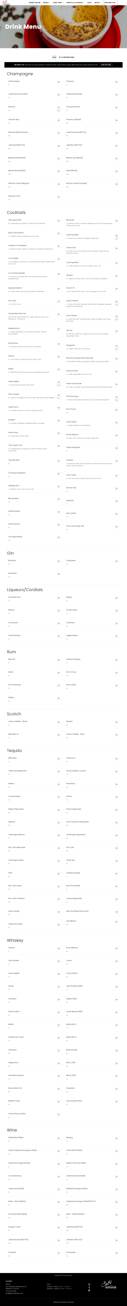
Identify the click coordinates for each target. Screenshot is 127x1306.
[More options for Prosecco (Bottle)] (116, 120)
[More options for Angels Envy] (59, 1063)
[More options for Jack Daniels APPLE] (116, 1102)
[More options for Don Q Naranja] (59, 686)
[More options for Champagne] (59, 82)
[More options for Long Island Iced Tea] (59, 314)
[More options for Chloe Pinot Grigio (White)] (59, 1164)
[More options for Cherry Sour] (116, 248)
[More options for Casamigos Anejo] (59, 861)
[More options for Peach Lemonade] (116, 384)
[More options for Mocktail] (116, 501)
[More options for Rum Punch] (116, 410)
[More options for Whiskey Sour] (59, 486)
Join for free (106, 65)
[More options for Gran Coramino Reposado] (116, 823)
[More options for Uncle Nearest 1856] (116, 1012)
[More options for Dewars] (116, 722)
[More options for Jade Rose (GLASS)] (116, 95)
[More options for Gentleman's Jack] (59, 1038)
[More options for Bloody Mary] (59, 499)
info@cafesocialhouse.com (14, 1293)
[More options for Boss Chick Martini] (59, 234)
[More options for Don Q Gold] (116, 686)
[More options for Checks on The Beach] (59, 246)
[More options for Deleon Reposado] (59, 810)
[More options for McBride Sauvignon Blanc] (116, 1189)
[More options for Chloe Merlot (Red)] (116, 1151)
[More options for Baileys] (116, 598)
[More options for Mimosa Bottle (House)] (59, 133)
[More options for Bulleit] (59, 1025)
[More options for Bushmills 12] (116, 1038)
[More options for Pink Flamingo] (116, 397)
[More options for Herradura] (116, 784)
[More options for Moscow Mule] (116, 372)
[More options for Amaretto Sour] (59, 598)
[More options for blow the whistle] (116, 886)
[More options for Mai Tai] (116, 331)
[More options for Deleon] (59, 784)
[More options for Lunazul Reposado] (116, 899)
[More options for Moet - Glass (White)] (59, 1202)
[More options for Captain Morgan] (116, 660)
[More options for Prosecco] (116, 82)
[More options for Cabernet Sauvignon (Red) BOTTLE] (116, 1202)
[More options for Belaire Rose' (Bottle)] (59, 171)
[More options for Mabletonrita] (59, 329)
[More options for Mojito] (59, 370)
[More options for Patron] (116, 797)
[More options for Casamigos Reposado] (116, 835)
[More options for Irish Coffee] (116, 514)
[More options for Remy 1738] (116, 1063)
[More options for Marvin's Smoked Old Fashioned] (116, 359)
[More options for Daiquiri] (116, 276)
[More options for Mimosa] (59, 108)
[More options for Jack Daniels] (59, 961)
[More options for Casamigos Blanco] (59, 835)
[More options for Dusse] (59, 987)
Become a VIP (110, 2)
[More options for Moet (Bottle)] (116, 171)
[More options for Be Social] (116, 221)
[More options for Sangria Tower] (59, 1228)
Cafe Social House (109, 1284)
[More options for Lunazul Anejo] (59, 797)
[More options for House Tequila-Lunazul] (116, 772)
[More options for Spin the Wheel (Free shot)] (116, 912)
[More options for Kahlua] (59, 611)
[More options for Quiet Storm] (59, 408)
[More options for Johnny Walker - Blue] (116, 735)
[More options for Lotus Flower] (116, 316)
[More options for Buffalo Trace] (59, 1102)
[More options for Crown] (116, 961)
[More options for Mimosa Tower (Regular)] (59, 184)
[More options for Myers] (59, 673)
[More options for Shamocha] (59, 433)
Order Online (35, 2)
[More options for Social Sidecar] (116, 435)
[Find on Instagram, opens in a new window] (89, 1284)
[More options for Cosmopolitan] (116, 263)
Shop (89, 2)
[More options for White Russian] (59, 512)
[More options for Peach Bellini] (59, 382)
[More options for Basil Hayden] (116, 1051)
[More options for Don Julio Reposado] (59, 848)
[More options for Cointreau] (116, 623)
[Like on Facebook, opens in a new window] (89, 1287)
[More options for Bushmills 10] (116, 1025)
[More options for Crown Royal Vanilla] (59, 1114)
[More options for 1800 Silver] (59, 759)
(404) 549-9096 (11, 1291)
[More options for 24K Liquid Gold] (59, 221)
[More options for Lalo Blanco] (116, 922)
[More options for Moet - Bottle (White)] (116, 1215)
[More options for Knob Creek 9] (59, 1012)
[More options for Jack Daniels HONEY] (116, 987)
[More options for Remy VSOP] (116, 1076)
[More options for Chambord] (59, 623)
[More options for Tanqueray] (116, 561)
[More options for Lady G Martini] (116, 302)
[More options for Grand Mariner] (59, 636)
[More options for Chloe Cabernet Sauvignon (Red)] (59, 1151)
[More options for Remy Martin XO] (59, 1089)
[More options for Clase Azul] (116, 861)
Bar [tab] (54, 57)
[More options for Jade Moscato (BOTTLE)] (116, 133)
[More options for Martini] (59, 357)
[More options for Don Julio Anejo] (59, 886)
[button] (47, 2)
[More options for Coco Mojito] (59, 259)
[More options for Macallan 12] (59, 735)
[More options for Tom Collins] (116, 476)
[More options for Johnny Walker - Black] (59, 722)
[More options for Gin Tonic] (59, 302)
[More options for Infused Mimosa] (116, 108)
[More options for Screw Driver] (116, 423)
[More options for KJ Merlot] (59, 1253)
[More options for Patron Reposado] (116, 810)
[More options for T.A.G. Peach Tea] (59, 446)
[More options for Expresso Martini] (59, 289)
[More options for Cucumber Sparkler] (59, 274)
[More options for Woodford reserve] (59, 1076)
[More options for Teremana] (116, 759)
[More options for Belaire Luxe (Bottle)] (116, 159)
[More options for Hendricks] (59, 574)
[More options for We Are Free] (116, 489)
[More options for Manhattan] (59, 344)
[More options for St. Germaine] (116, 611)
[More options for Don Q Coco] (116, 673)
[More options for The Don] (116, 461)
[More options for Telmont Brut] (59, 120)
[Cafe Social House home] (9, 2)
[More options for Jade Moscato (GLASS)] (59, 95)
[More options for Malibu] (59, 698)
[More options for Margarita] (116, 346)
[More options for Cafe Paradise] (116, 236)
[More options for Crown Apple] (59, 974)
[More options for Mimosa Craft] (59, 197)
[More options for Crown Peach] (116, 974)
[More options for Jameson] (59, 1000)
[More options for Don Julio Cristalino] (59, 899)
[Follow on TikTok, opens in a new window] (89, 1290)
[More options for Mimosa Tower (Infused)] (116, 184)
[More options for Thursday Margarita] (59, 474)
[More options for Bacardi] (59, 660)
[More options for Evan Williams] (116, 949)
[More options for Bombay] (59, 561)
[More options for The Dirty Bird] (59, 461)
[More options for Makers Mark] (116, 1000)
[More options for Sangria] (59, 421)
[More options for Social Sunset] (59, 525)
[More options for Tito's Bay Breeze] (59, 538)
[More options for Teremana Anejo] (59, 925)
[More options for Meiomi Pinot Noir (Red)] (116, 1164)
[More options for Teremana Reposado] (59, 772)
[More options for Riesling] (116, 1138)
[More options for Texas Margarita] (116, 448)
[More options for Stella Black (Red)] (59, 1138)
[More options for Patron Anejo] (59, 912)
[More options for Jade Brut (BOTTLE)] (116, 146)
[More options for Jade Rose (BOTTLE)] (59, 146)
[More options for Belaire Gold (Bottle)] (59, 159)
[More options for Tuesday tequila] (116, 874)
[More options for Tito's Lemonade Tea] (116, 527)
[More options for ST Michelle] (116, 1253)
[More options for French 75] (116, 289)
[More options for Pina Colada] (59, 395)
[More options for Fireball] (59, 949)
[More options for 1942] (59, 874)
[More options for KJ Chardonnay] (59, 1177)
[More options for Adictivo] (59, 823)
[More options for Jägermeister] (116, 636)
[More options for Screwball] (116, 1089)
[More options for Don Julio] (116, 848)
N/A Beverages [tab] (66, 57)
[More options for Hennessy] (59, 1051)
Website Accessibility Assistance (63, 1302)
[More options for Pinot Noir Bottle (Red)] (59, 1215)
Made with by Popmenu (36, 1275)
